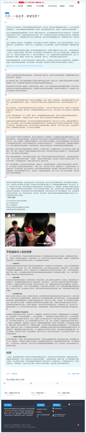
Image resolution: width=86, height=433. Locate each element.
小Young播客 (40, 6)
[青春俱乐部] (6, 6)
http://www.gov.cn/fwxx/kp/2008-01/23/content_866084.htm (26, 66)
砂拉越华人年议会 (42, 409)
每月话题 (20, 6)
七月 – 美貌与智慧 (74, 374)
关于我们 (71, 6)
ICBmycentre (20, 19)
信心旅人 (39, 412)
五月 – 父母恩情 (11, 374)
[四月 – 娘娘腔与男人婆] (16, 383)
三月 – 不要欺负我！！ (38, 393)
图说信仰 (62, 6)
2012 (7, 13)
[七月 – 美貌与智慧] (69, 383)
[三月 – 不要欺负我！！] (43, 383)
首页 (14, 6)
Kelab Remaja (52, 6)
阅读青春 (29, 6)
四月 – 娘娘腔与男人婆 (12, 393)
